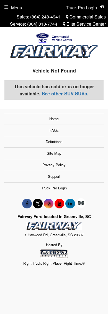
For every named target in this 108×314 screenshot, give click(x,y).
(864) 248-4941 (45, 17)
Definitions (54, 141)
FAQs (54, 130)
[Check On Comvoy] (81, 203)
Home (54, 118)
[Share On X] (38, 203)
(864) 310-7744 (42, 24)
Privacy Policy (54, 164)
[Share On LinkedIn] (70, 203)
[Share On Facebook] (27, 203)
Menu (16, 7)
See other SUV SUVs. (65, 93)
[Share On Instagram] (48, 203)
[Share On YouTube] (59, 203)
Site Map (54, 153)
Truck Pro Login (54, 187)
